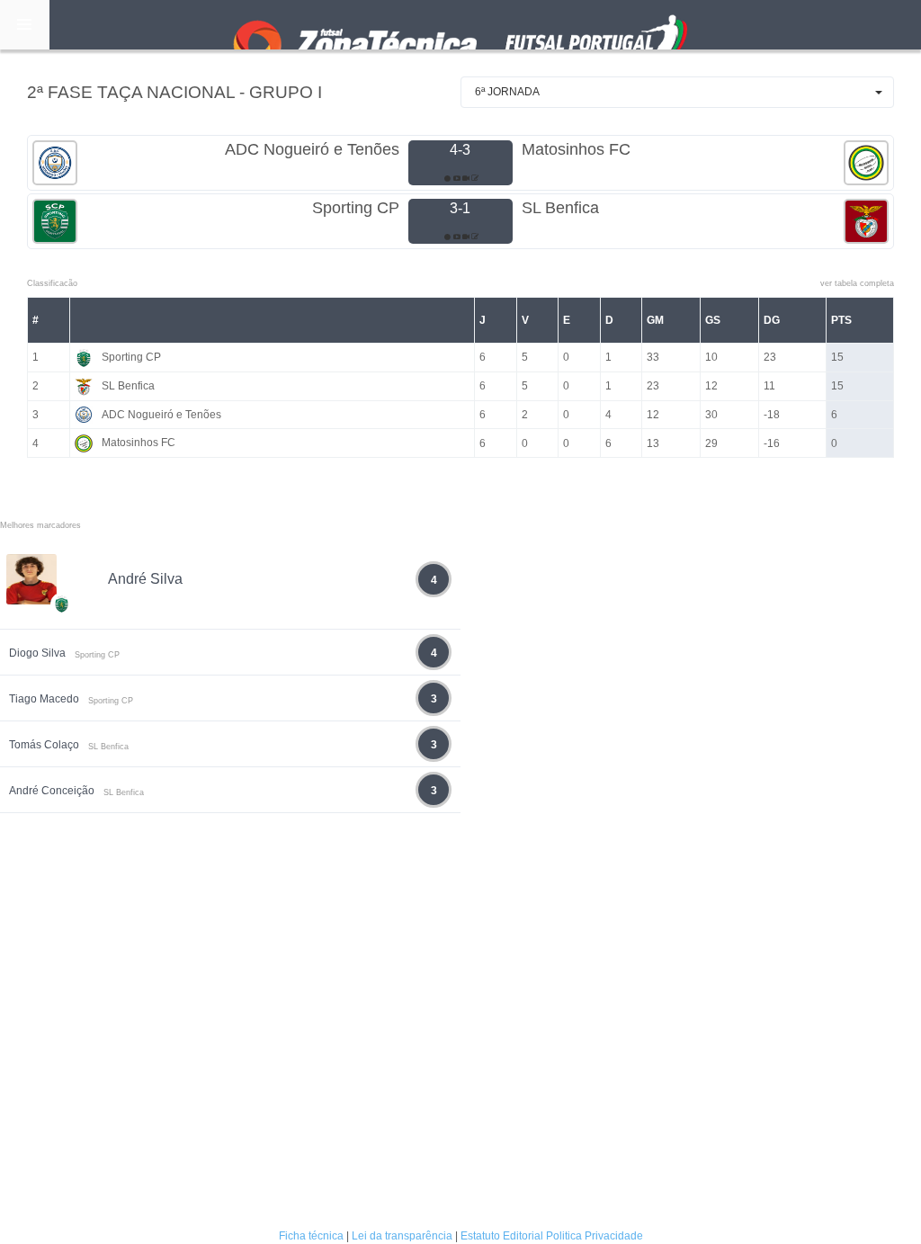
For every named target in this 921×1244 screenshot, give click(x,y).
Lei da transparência (402, 1236)
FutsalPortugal (460, 24)
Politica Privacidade (594, 1236)
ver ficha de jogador (62, 656)
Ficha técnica (311, 1236)
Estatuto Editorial (501, 1236)
